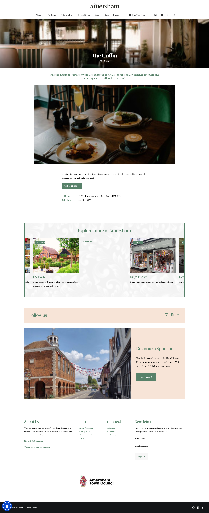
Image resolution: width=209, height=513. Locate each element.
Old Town (105, 61)
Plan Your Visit (138, 15)
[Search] (173, 15)
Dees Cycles (138, 277)
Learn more (145, 377)
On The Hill (138, 242)
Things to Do (66, 15)
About (38, 15)
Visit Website (70, 185)
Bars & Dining (84, 15)
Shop (97, 15)
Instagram (111, 428)
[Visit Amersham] (104, 5)
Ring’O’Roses (90, 277)
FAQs (81, 438)
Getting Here (84, 431)
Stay (107, 15)
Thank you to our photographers (37, 447)
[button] (7, 506)
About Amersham (86, 428)
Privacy (82, 442)
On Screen (52, 15)
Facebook (111, 431)
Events (116, 15)
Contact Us (111, 435)
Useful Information (86, 435)
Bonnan (38, 241)
